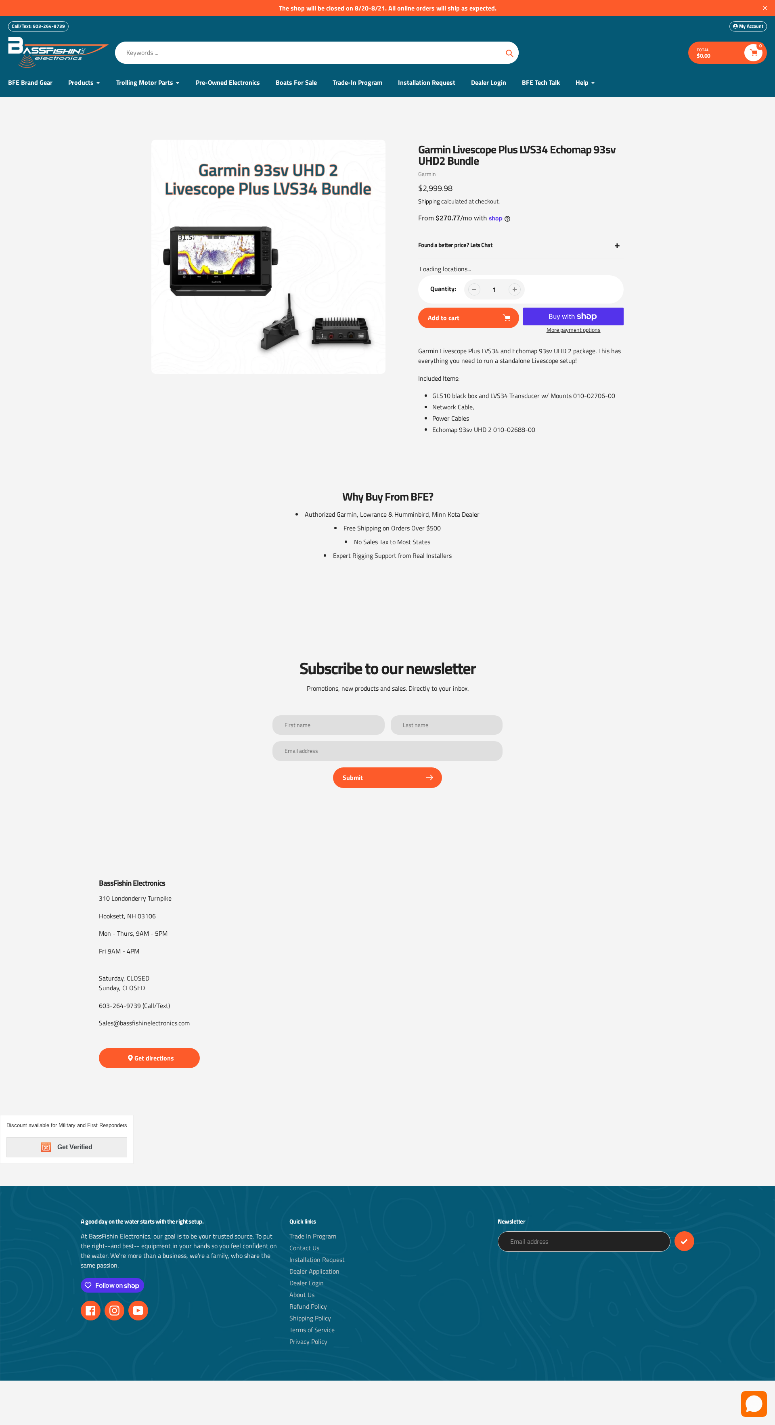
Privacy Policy (308, 1341)
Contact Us (304, 1248)
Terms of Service (312, 1330)
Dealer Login (306, 1283)
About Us (301, 1294)
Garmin (427, 174)
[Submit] (684, 1241)
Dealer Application (314, 1271)
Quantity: (443, 288)
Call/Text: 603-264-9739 (38, 26)
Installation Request (317, 1259)
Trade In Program (312, 1236)
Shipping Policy (310, 1318)
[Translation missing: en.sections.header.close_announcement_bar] (765, 8)
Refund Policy (308, 1306)
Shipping (429, 201)
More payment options (574, 329)
